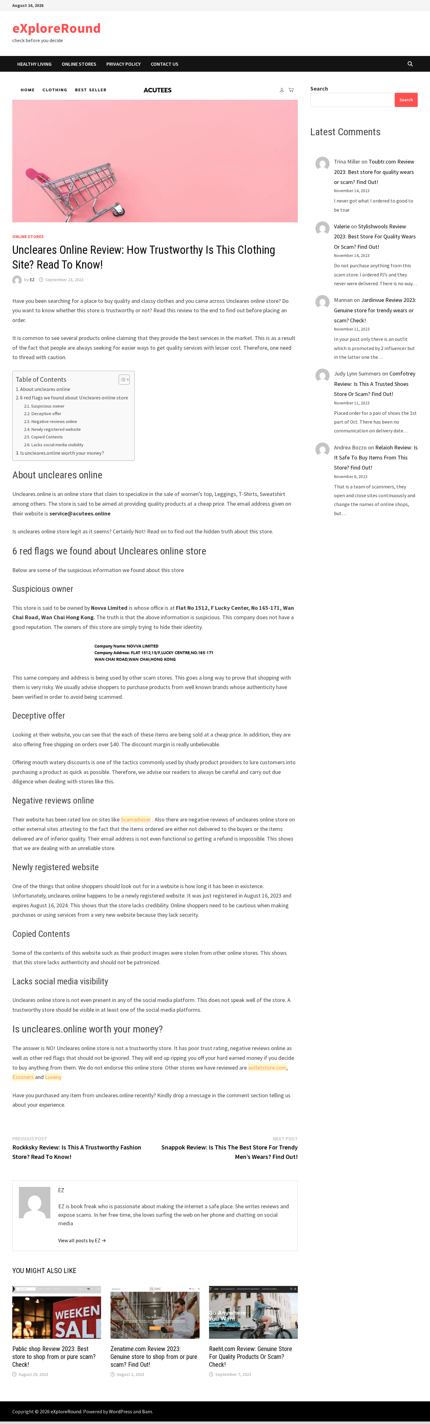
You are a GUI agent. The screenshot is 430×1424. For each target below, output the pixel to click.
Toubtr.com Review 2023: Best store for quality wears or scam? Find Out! (374, 172)
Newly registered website (56, 429)
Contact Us (164, 64)
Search (319, 88)
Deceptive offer (46, 413)
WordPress (120, 1411)
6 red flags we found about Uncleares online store (74, 397)
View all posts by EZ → (82, 1240)
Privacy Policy (123, 64)
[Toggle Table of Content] (121, 379)
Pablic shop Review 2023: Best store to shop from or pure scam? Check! (54, 1356)
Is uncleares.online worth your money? (62, 453)
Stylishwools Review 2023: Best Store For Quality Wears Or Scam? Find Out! (375, 236)
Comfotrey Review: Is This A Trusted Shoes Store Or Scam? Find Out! (374, 384)
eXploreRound (56, 27)
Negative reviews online (54, 421)
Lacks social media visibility (57, 445)
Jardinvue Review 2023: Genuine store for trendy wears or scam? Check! (375, 310)
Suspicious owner (48, 406)
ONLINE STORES (79, 64)
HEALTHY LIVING (34, 64)
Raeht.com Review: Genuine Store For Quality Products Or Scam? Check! (250, 1356)
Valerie (342, 226)
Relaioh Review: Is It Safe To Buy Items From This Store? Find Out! (376, 457)
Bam (147, 1411)
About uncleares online (45, 389)
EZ (32, 279)
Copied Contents (47, 437)
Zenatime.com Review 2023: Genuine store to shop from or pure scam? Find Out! (153, 1356)
